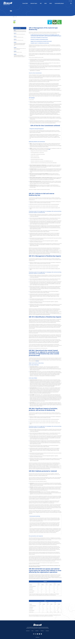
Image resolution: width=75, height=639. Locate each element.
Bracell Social (27, 630)
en (71, 1)
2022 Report (42, 630)
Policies (32, 630)
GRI (40, 3)
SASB (45, 3)
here (49, 149)
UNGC (50, 3)
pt (69, 1)
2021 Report (47, 630)
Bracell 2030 (25, 3)
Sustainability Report (59, 3)
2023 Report (37, 630)
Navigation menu (17, 28)
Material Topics (34, 3)
